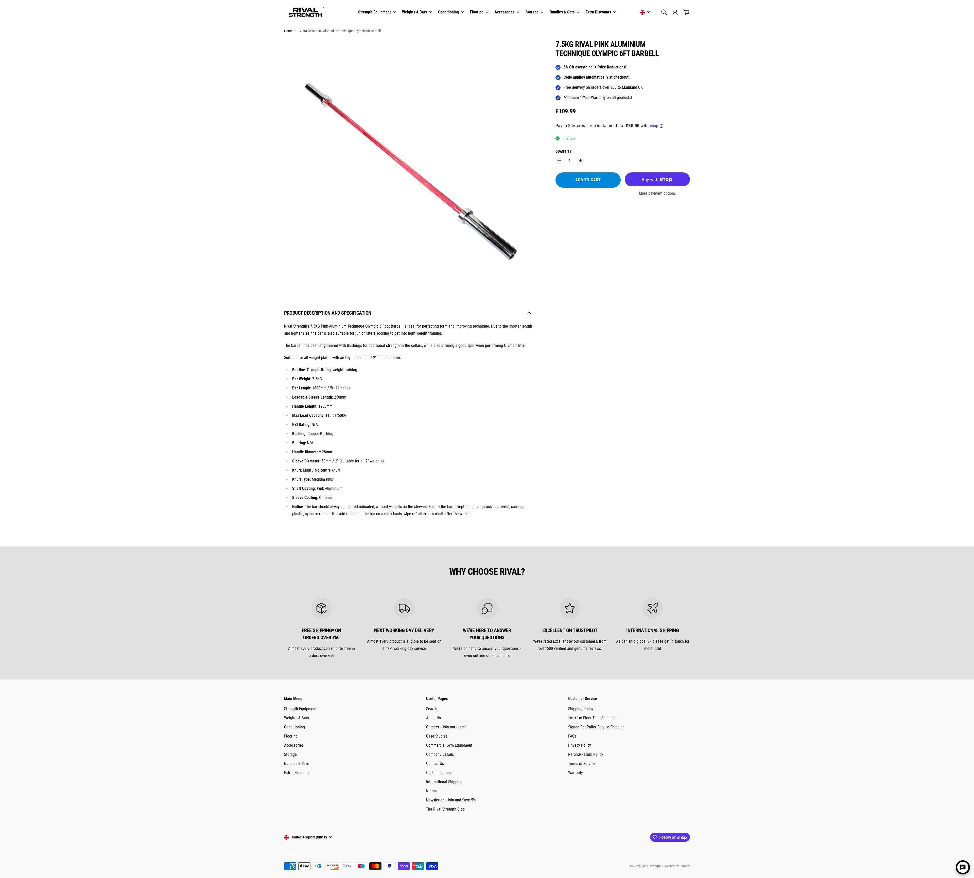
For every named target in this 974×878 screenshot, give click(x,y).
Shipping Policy (580, 708)
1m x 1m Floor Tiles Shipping (592, 717)
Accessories (294, 745)
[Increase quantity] (580, 160)
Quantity (563, 151)
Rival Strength (651, 866)
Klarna (431, 791)
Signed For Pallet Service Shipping (596, 727)
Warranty (575, 772)
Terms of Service (581, 763)
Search (431, 708)
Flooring (291, 736)
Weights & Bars (296, 717)
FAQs (572, 736)
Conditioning (294, 727)
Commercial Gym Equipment (449, 745)
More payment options (657, 193)
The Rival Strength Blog (445, 809)
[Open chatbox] (963, 867)
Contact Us (435, 763)
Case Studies (436, 736)
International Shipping (444, 781)
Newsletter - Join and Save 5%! (451, 800)
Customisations (438, 772)
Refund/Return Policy (585, 754)
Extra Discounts (296, 772)
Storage (290, 754)
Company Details (440, 754)
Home (288, 31)
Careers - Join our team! (446, 727)
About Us (433, 717)
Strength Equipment (300, 708)
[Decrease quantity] (559, 160)
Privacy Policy (579, 745)
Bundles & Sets (296, 763)
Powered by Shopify (676, 866)
